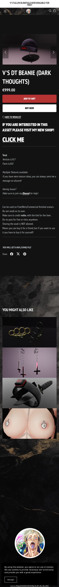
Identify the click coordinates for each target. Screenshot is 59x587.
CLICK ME (13, 139)
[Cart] (55, 10)
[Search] (50, 10)
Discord (25, 193)
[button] (5, 52)
